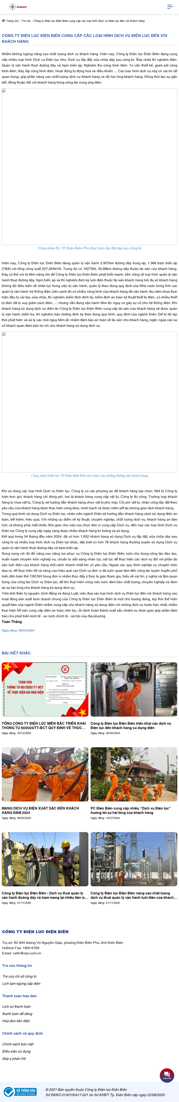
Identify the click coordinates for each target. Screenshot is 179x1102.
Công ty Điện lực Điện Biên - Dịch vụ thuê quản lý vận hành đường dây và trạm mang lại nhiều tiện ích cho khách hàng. (44, 895)
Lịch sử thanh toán (16, 1006)
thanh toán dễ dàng (17, 1013)
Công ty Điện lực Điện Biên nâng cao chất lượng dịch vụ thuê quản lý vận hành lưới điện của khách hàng (132, 895)
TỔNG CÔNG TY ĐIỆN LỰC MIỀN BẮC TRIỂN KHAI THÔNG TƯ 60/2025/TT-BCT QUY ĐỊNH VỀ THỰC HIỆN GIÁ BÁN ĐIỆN (44, 725)
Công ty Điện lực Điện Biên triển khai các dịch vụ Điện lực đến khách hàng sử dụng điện (131, 725)
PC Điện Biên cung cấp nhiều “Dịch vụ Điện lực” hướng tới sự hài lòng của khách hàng (131, 810)
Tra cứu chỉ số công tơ (19, 976)
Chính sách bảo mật (17, 1043)
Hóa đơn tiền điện (16, 1020)
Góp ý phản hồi (14, 1058)
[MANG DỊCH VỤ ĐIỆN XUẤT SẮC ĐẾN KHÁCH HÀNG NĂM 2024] (45, 774)
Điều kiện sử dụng (16, 1051)
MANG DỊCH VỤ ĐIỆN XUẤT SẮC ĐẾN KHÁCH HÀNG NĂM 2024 (40, 810)
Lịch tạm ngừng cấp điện (21, 983)
